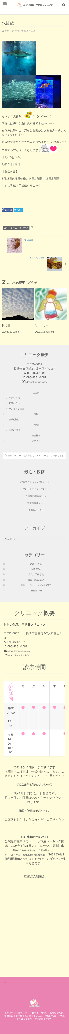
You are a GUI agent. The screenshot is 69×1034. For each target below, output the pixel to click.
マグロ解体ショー (36, 503)
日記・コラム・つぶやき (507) (36, 585)
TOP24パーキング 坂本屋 (34, 850)
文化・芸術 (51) (36, 574)
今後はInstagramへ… (36, 496)
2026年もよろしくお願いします (36, 482)
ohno (7, 30)
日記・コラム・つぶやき (16, 228)
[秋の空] (18, 304)
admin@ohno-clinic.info (18, 651)
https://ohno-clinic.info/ (36, 382)
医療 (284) (36, 569)
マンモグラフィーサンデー (36, 489)
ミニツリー (42, 325)
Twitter (19, 210)
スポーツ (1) (36, 564)
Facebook (8, 210)
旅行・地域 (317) (36, 580)
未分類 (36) (36, 590)
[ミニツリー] (51, 304)
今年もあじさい (36, 510)
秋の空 (6, 325)
